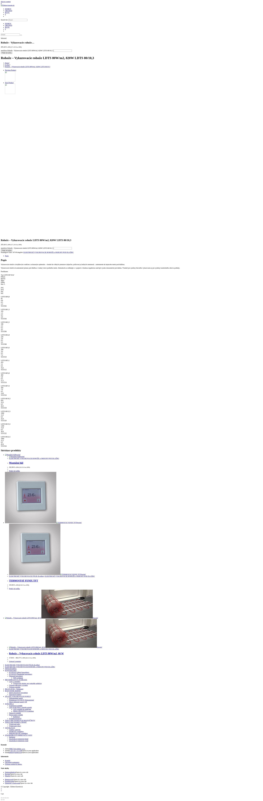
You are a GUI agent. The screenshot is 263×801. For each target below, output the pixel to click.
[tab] (133, 256)
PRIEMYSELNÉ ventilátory (18, 733)
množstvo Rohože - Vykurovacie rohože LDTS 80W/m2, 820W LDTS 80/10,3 (26, 50)
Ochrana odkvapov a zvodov (18, 685)
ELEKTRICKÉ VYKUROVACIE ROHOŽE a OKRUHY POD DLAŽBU (48, 252)
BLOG (7, 27)
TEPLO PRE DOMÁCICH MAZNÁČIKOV (20, 720)
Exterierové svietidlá (15, 706)
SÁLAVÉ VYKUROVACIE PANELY (18, 696)
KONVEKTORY (11, 670)
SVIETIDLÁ (9, 704)
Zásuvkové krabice (15, 694)
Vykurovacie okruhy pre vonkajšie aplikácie (27, 683)
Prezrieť (17, 455)
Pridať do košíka (7, 53)
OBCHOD (8, 25)
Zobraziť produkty (15, 661)
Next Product (9, 83)
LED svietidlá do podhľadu (22, 709)
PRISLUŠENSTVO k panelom (23, 711)
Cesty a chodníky (14, 681)
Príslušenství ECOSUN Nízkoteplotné (21, 700)
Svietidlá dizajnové (15, 718)
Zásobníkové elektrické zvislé (18, 741)
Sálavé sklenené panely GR (18, 702)
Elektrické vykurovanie (12, 783)
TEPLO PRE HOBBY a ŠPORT (16, 722)
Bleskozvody (9, 779)
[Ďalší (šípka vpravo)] (4, 799)
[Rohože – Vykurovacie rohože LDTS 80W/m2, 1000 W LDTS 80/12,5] (10, 81)
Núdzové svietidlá (15, 713)
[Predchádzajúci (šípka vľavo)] (1, 799)
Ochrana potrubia (14, 687)
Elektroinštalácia (10, 772)
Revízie (7, 774)
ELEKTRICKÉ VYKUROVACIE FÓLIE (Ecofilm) (26, 576)
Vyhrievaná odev (14, 724)
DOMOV (8, 23)
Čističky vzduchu (14, 730)
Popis (7, 256)
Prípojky (7, 776)
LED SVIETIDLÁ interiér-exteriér (20, 707)
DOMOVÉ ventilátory (16, 731)
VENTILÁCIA (10, 728)
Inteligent (12, 737)
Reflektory (16, 717)
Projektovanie (9, 781)
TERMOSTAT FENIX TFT (23, 580)
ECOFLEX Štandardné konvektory (20, 674)
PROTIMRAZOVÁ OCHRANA (16, 680)
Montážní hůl (16, 462)
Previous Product (10, 70)
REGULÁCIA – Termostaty (14, 689)
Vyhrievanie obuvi (15, 726)
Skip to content (6, 2)
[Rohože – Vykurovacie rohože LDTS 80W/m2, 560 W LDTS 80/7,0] (10, 93)
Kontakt (7, 760)
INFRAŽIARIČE (11, 669)
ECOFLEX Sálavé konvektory (19, 672)
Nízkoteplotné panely (16, 698)
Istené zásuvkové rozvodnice (18, 693)
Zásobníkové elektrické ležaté (18, 739)
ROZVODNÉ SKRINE (13, 691)
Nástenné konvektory (16, 676)
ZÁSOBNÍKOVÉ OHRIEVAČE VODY (18, 735)
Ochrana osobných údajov (13, 764)
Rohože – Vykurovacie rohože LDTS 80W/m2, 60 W (36, 653)
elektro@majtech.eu (15, 752)
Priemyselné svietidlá (16, 715)
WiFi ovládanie (18, 678)
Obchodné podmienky (12, 762)
